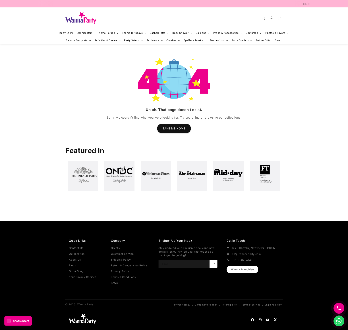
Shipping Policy (121, 259)
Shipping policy (273, 304)
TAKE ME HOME (174, 128)
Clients (115, 247)
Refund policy (229, 304)
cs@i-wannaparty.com (246, 253)
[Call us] (339, 308)
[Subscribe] (214, 264)
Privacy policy (182, 304)
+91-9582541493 (243, 259)
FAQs (114, 282)
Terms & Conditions (123, 277)
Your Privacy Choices (82, 277)
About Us (75, 259)
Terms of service (250, 304)
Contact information (206, 304)
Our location (76, 253)
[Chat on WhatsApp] (339, 320)
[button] (264, 18)
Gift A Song (76, 271)
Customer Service (122, 253)
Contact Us (76, 247)
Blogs (72, 265)
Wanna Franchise (242, 269)
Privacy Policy (120, 271)
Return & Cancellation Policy (129, 265)
